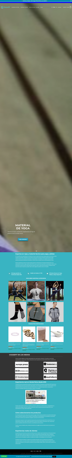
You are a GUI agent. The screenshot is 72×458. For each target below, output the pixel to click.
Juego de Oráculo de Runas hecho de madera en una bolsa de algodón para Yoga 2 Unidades (29, 344)
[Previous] (3, 128)
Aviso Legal (23, 453)
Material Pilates (24, 7)
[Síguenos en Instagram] (53, 7)
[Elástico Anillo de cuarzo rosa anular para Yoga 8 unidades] (14, 334)
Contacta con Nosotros (47, 453)
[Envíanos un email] (54, 7)
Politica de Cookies (29, 453)
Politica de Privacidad (38, 453)
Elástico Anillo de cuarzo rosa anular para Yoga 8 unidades (14, 344)
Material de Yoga (15, 7)
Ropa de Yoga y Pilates (34, 7)
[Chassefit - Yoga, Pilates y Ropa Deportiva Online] (5, 7)
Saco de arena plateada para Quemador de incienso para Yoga (43, 344)
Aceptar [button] (54, 456)
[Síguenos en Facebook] (51, 7)
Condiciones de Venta (16, 453)
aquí (30, 456)
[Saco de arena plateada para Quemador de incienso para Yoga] (43, 334)
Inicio (10, 453)
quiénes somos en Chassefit (43, 266)
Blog (42, 7)
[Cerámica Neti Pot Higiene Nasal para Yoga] (57, 334)
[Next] (69, 128)
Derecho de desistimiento (57, 453)
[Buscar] (56, 7)
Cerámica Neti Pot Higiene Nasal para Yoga (57, 344)
